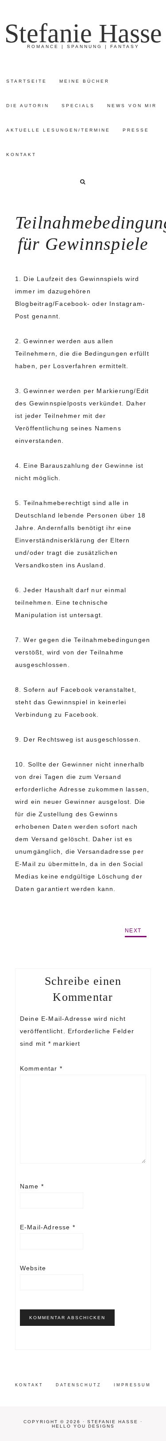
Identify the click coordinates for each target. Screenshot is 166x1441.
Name (32, 1186)
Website (33, 1268)
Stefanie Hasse (83, 33)
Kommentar (41, 1068)
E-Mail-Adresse (47, 1227)
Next (133, 930)
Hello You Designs (83, 1426)
